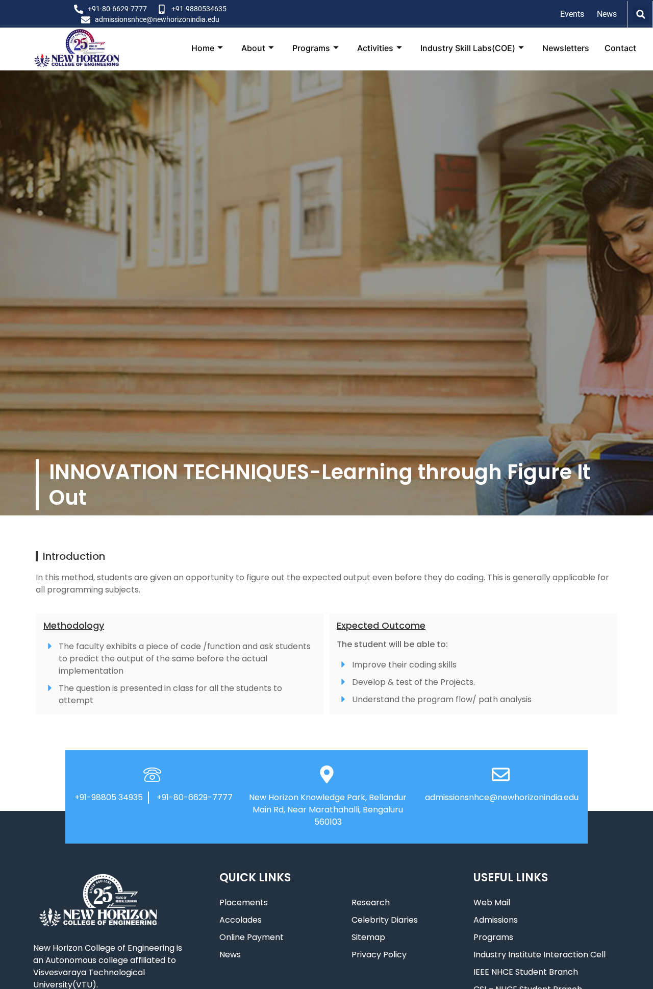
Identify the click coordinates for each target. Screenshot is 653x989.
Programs (311, 48)
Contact (620, 48)
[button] (641, 14)
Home (202, 48)
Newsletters (565, 48)
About (253, 48)
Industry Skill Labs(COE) (467, 48)
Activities (375, 48)
